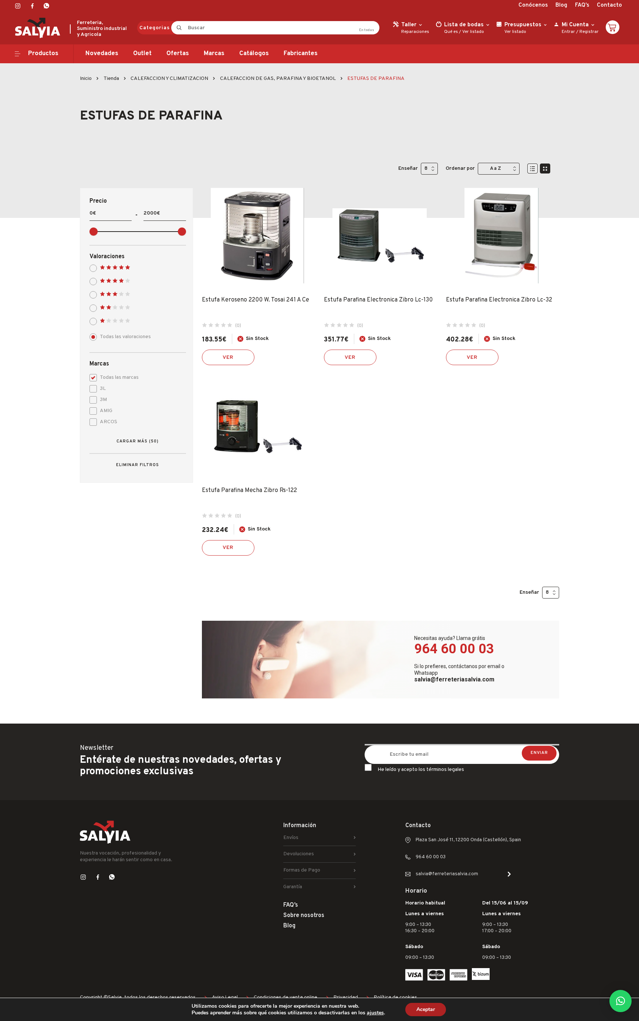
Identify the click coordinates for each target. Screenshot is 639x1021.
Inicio (86, 78)
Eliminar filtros (137, 465)
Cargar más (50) (137, 441)
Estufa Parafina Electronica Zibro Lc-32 (499, 300)
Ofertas (177, 54)
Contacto (609, 5)
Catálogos (254, 54)
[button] (620, 1001)
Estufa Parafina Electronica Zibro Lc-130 (378, 300)
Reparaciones (415, 31)
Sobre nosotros (303, 915)
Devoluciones (298, 854)
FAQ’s (582, 5)
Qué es (451, 31)
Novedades (101, 54)
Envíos (290, 838)
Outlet (142, 54)
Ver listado (473, 31)
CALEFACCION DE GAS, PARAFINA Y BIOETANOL (278, 78)
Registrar (589, 31)
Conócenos (533, 5)
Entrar (568, 31)
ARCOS (108, 422)
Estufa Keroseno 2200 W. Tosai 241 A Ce (255, 300)
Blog (561, 5)
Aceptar (425, 1009)
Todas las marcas (119, 377)
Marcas (214, 54)
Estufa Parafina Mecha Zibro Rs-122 (249, 490)
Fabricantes (301, 54)
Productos (43, 54)
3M (103, 400)
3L (103, 388)
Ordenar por (460, 168)
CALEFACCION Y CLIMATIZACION (169, 78)
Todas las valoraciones (125, 337)
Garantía (292, 887)
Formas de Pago (301, 870)
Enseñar (408, 168)
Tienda (111, 78)
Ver (228, 357)
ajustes (375, 1013)
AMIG (106, 411)
